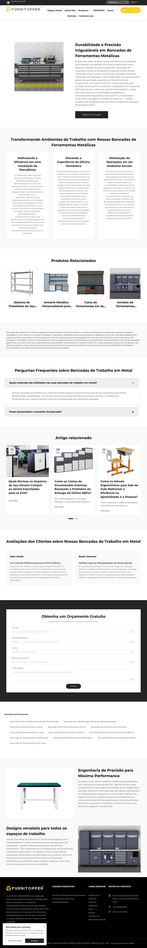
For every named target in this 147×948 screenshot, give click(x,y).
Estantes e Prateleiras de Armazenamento (69, 895)
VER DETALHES (22, 283)
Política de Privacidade (122, 943)
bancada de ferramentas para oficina (67, 727)
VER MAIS (13, 501)
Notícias (71, 16)
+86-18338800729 (120, 907)
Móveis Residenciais (60, 902)
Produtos (83, 10)
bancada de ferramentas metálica (66, 732)
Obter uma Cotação (130, 10)
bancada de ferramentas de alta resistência (111, 732)
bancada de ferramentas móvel (26, 727)
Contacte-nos (86, 16)
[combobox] (16, 642)
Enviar (73, 686)
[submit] (127, 2)
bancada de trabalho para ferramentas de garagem (90, 721)
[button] (70, 518)
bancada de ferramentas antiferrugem (73, 737)
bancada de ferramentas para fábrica (117, 737)
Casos (110, 10)
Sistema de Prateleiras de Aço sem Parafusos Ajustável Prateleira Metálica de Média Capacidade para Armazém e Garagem (22, 304)
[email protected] (18, 1)
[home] (23, 9)
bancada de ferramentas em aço (27, 732)
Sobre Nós (70, 10)
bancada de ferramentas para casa (28, 743)
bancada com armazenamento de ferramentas (34, 721)
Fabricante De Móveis (97, 920)
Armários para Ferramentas (63, 899)
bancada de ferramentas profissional (29, 737)
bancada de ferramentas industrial (109, 727)
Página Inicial (54, 10)
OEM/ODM (99, 10)
